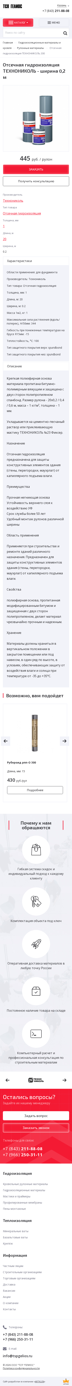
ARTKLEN (39, 1381)
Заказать (36, 169)
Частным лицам (13, 1266)
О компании (10, 1303)
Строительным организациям (22, 1272)
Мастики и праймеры (16, 1196)
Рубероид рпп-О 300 (21, 762)
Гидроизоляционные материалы (24, 1190)
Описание (14, 366)
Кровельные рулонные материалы (25, 1184)
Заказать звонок (36, 1127)
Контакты (9, 1309)
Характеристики (19, 261)
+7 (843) (55, 11)
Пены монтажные (14, 1209)
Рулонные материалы (30, 48)
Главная (8, 42)
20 (4, 239)
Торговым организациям (19, 1278)
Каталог (20, 22)
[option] (35, 753)
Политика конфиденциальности (21, 1368)
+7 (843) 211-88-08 (18, 1334)
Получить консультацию (36, 181)
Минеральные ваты (15, 1231)
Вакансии (9, 1290)
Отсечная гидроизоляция (22, 213)
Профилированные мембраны (22, 1202)
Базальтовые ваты (15, 1237)
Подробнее (35, 790)
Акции (7, 1297)
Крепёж (8, 1243)
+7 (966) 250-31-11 (18, 1339)
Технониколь (13, 200)
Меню (56, 22)
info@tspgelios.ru (17, 1356)
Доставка (9, 1284)
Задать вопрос (36, 1116)
